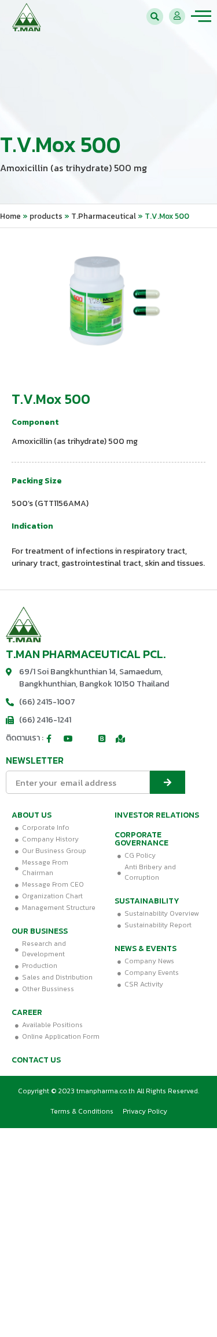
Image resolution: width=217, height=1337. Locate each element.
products (46, 216)
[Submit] (167, 782)
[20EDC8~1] (108, 303)
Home (10, 216)
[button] (154, 16)
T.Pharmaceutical (103, 216)
